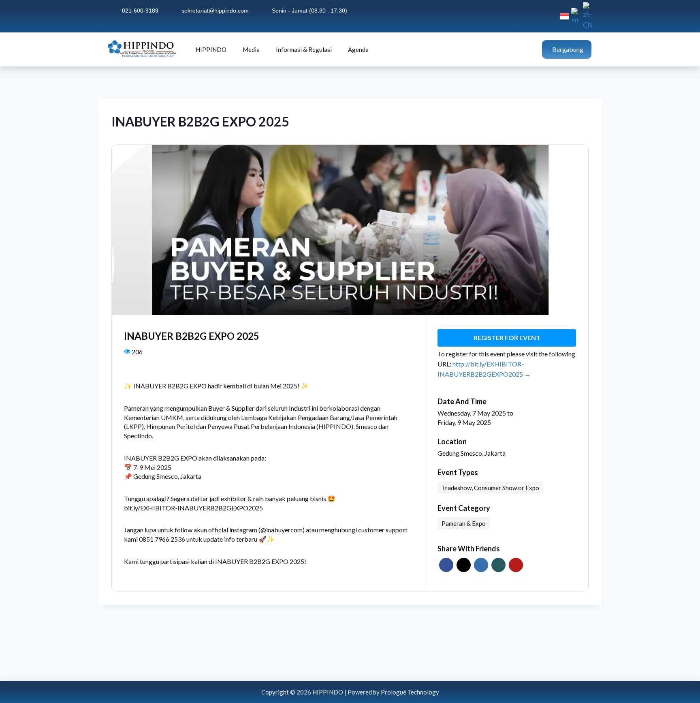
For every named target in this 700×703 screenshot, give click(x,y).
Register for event (507, 337)
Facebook (446, 565)
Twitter (464, 565)
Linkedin (481, 565)
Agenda (358, 49)
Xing (498, 565)
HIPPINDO (211, 49)
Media (251, 49)
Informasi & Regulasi (304, 49)
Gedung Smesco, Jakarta (472, 453)
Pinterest (516, 565)
